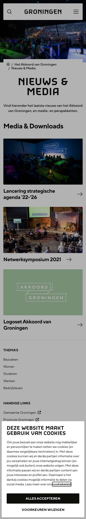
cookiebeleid (62, 484)
